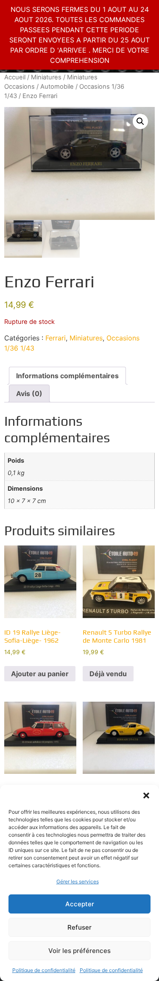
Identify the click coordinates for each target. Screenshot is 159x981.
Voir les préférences (79, 951)
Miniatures (46, 77)
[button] (146, 795)
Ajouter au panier (40, 673)
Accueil (14, 77)
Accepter (79, 904)
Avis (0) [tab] (29, 393)
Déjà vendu (108, 673)
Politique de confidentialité (43, 970)
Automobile (57, 86)
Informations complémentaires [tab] (67, 375)
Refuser (79, 927)
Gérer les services (77, 881)
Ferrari (55, 338)
